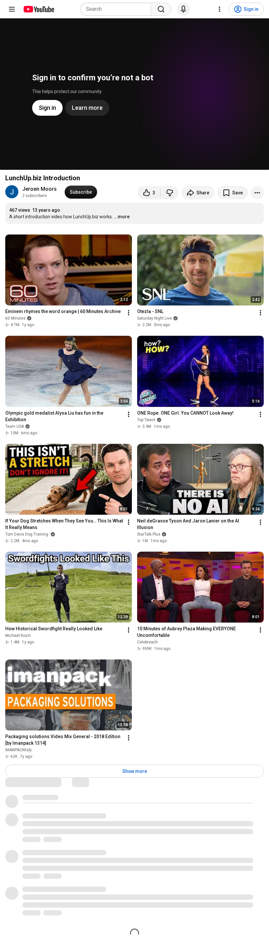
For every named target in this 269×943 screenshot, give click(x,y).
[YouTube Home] (38, 9)
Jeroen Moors (39, 189)
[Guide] (12, 9)
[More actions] (257, 192)
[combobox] (117, 9)
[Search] (161, 9)
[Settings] (219, 9)
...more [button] (122, 216)
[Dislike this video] (169, 192)
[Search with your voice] (183, 9)
